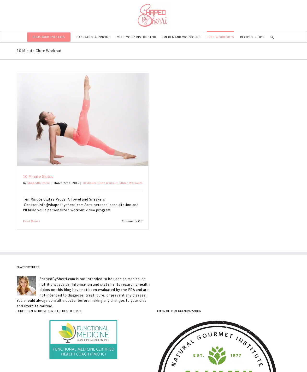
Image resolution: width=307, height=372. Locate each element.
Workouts (135, 183)
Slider (123, 183)
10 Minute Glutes (38, 176)
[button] (272, 36)
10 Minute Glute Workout (100, 183)
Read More (30, 221)
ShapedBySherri (38, 183)
